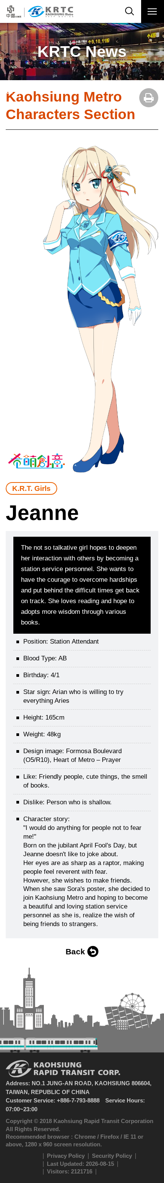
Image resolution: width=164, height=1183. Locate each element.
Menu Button (152, 11)
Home (9, 89)
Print (148, 97)
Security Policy (112, 1155)
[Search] (129, 11)
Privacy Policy (66, 1155)
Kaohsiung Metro (39, 11)
